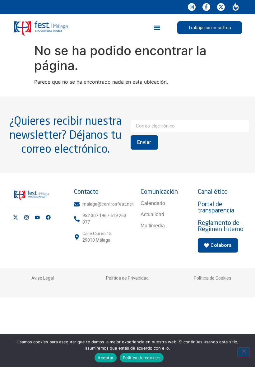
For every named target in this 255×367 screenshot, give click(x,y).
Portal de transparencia (216, 207)
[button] (157, 27)
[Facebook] (48, 217)
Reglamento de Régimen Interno (220, 226)
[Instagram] (26, 217)
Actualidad (152, 214)
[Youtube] (37, 217)
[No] (243, 352)
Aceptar (106, 357)
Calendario (153, 203)
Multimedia (153, 225)
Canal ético (213, 191)
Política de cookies (141, 357)
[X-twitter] (15, 217)
